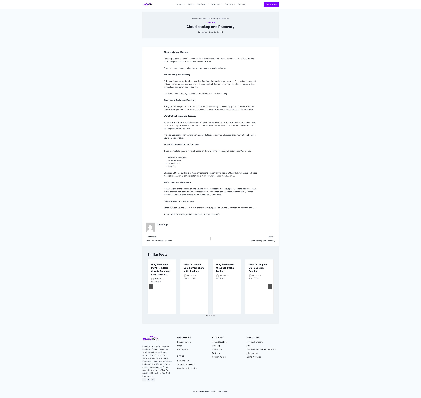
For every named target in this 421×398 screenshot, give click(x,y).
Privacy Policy (183, 361)
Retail (249, 346)
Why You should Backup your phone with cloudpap (194, 268)
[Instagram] (153, 379)
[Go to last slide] (151, 286)
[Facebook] (144, 379)
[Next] (270, 286)
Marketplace (182, 349)
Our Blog (241, 4)
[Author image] (152, 279)
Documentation (184, 342)
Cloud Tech (210, 22)
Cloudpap (203, 32)
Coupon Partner (219, 357)
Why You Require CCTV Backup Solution (258, 268)
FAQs (179, 346)
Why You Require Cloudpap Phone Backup (225, 268)
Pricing (191, 4)
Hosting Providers (255, 342)
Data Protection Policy (187, 368)
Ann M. (159, 279)
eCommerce (252, 353)
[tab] (206, 315)
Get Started (271, 4)
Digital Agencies (254, 357)
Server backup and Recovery (262, 239)
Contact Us (217, 349)
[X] (148, 379)
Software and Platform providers (261, 349)
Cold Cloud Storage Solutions (159, 239)
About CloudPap (219, 342)
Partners (216, 353)
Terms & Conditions (185, 364)
